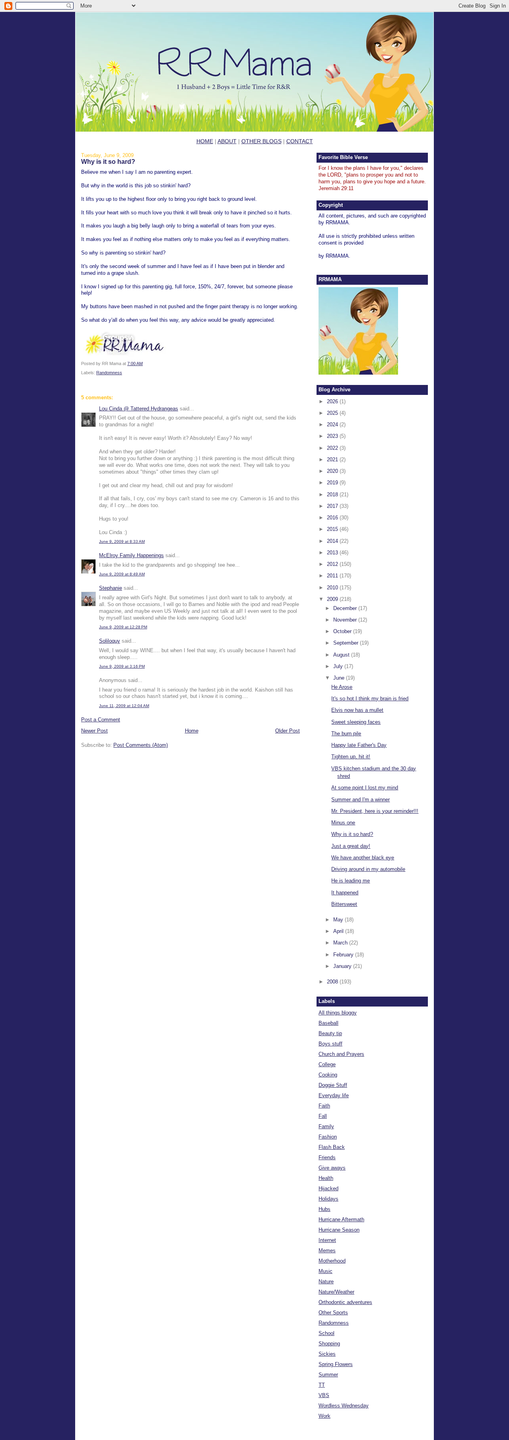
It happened (344, 893)
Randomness (109, 372)
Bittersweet (344, 904)
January (343, 966)
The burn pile (346, 734)
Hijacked (328, 1188)
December (345, 608)
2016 (333, 518)
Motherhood (332, 1261)
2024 (333, 425)
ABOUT (227, 141)
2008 (333, 982)
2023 (333, 436)
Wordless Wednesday (344, 1406)
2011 (333, 576)
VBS (324, 1395)
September (346, 643)
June (339, 678)
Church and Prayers (341, 1054)
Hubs (324, 1209)
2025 (333, 413)
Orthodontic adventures (345, 1302)
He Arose (341, 687)
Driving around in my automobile (368, 869)
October (343, 631)
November (345, 620)
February (344, 955)
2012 (333, 564)
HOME (204, 141)
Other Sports (333, 1313)
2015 (333, 529)
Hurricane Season (339, 1230)
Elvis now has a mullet (357, 710)
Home (191, 731)
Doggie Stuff (333, 1085)
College (327, 1064)
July (338, 666)
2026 (333, 401)
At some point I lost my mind (364, 788)
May (339, 920)
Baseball (328, 1023)
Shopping (329, 1344)
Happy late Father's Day (359, 745)
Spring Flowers (336, 1364)
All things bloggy (338, 1013)
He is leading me (350, 881)
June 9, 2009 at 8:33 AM (122, 541)
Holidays (328, 1199)
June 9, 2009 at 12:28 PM (123, 627)
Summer (328, 1375)
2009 (333, 599)
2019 (333, 483)
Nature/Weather (336, 1292)
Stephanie (110, 588)
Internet (327, 1240)
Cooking (328, 1075)
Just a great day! (350, 846)
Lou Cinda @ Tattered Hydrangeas (138, 409)
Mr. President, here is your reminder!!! (374, 811)
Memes (327, 1250)
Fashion (328, 1137)
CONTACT (299, 141)
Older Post (287, 731)
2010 (333, 588)
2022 (333, 448)
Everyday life (334, 1095)
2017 (333, 506)
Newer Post (94, 731)
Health (326, 1178)
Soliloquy (109, 641)
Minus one (343, 823)
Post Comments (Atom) (140, 745)
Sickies (327, 1354)
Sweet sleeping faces (356, 722)
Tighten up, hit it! (350, 757)
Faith (324, 1106)
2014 (333, 541)
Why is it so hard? (108, 161)
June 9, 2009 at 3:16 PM (122, 666)
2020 (333, 471)
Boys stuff (330, 1044)
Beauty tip (330, 1033)
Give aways (332, 1168)
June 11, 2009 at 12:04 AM (124, 705)
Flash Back (332, 1147)
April (339, 931)
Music (325, 1271)
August (342, 655)
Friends (327, 1157)
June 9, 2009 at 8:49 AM (122, 574)
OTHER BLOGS (261, 141)
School (326, 1333)
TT (322, 1385)
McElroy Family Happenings (131, 555)
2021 (333, 460)
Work (324, 1416)
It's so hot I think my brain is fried (369, 699)
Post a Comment (100, 720)
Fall (323, 1116)
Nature (326, 1282)
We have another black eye (362, 858)
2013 (333, 553)
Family (326, 1126)
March (341, 943)
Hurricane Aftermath (341, 1219)
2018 (333, 494)
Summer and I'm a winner (360, 800)
